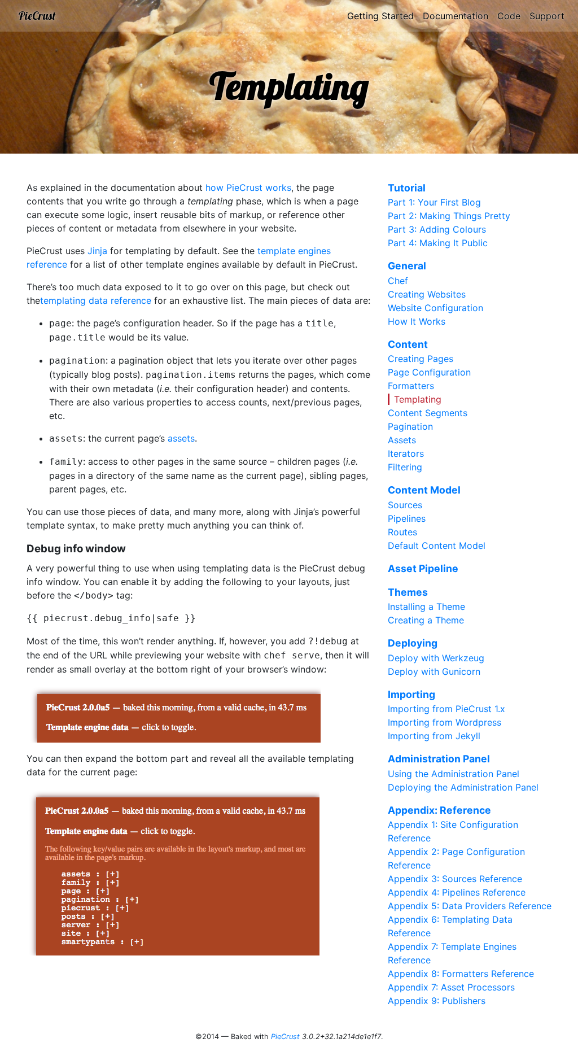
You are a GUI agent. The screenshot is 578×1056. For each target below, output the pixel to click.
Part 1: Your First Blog (434, 202)
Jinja (97, 250)
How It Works (416, 321)
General (407, 266)
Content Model (424, 490)
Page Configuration (429, 372)
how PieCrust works (248, 187)
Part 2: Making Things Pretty (449, 215)
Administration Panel (439, 759)
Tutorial (407, 188)
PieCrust (37, 15)
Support (546, 15)
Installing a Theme (426, 606)
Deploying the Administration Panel (463, 787)
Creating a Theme (426, 620)
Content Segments (427, 412)
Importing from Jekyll (434, 735)
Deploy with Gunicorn (434, 671)
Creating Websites (427, 294)
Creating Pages (420, 358)
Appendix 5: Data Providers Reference (469, 905)
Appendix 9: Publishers (436, 1000)
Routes (402, 532)
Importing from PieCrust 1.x (446, 708)
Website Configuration (435, 307)
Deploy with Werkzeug (436, 658)
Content (408, 344)
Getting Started (380, 15)
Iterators (406, 453)
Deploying (412, 643)
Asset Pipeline (423, 568)
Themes (408, 592)
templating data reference (95, 300)
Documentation (455, 15)
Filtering (405, 467)
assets (181, 438)
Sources (405, 504)
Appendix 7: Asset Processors (451, 987)
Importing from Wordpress (444, 722)
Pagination (410, 426)
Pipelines (407, 518)
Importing (411, 694)
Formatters (411, 385)
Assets (402, 440)
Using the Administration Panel (453, 773)
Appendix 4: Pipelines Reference (457, 892)
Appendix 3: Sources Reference (455, 878)
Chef (398, 280)
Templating (417, 399)
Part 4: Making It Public (438, 242)
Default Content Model (436, 545)
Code (508, 15)
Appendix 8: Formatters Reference (461, 973)
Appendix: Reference (439, 810)
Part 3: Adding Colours (437, 229)
